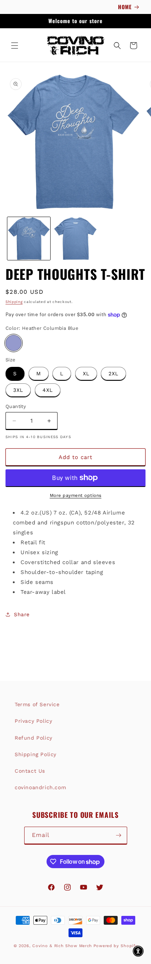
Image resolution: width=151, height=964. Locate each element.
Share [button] (22, 614)
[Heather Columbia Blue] (13, 343)
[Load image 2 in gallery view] (75, 238)
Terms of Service (37, 704)
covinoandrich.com (40, 787)
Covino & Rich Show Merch (62, 945)
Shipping (14, 302)
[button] (15, 45)
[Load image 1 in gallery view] (28, 238)
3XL (18, 390)
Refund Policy (33, 738)
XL (86, 373)
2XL (113, 373)
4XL (48, 390)
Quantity (15, 406)
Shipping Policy (35, 754)
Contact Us (30, 771)
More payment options (76, 495)
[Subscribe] (119, 835)
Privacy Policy (33, 721)
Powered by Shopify (115, 945)
